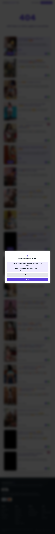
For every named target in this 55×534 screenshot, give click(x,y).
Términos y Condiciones (30, 270)
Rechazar (27, 274)
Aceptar (27, 279)
